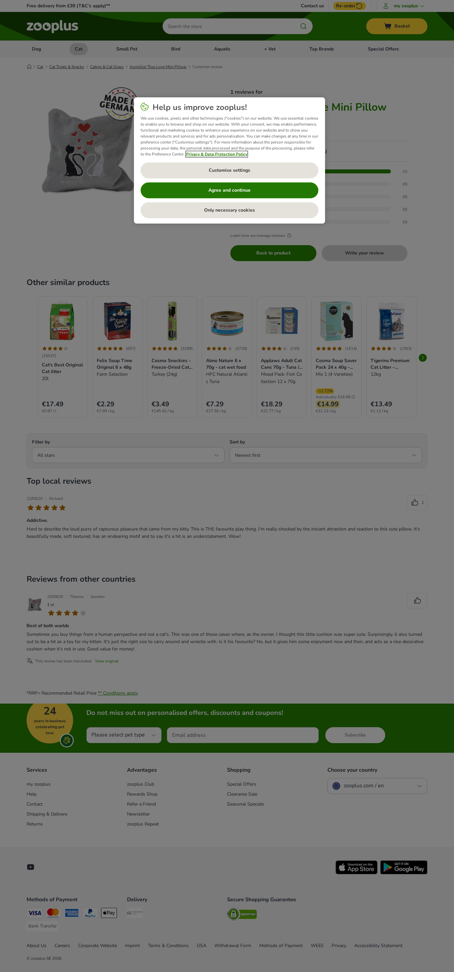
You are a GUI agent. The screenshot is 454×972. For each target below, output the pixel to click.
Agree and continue (229, 190)
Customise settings (229, 170)
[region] (229, 160)
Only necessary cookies (229, 210)
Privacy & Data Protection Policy (216, 154)
